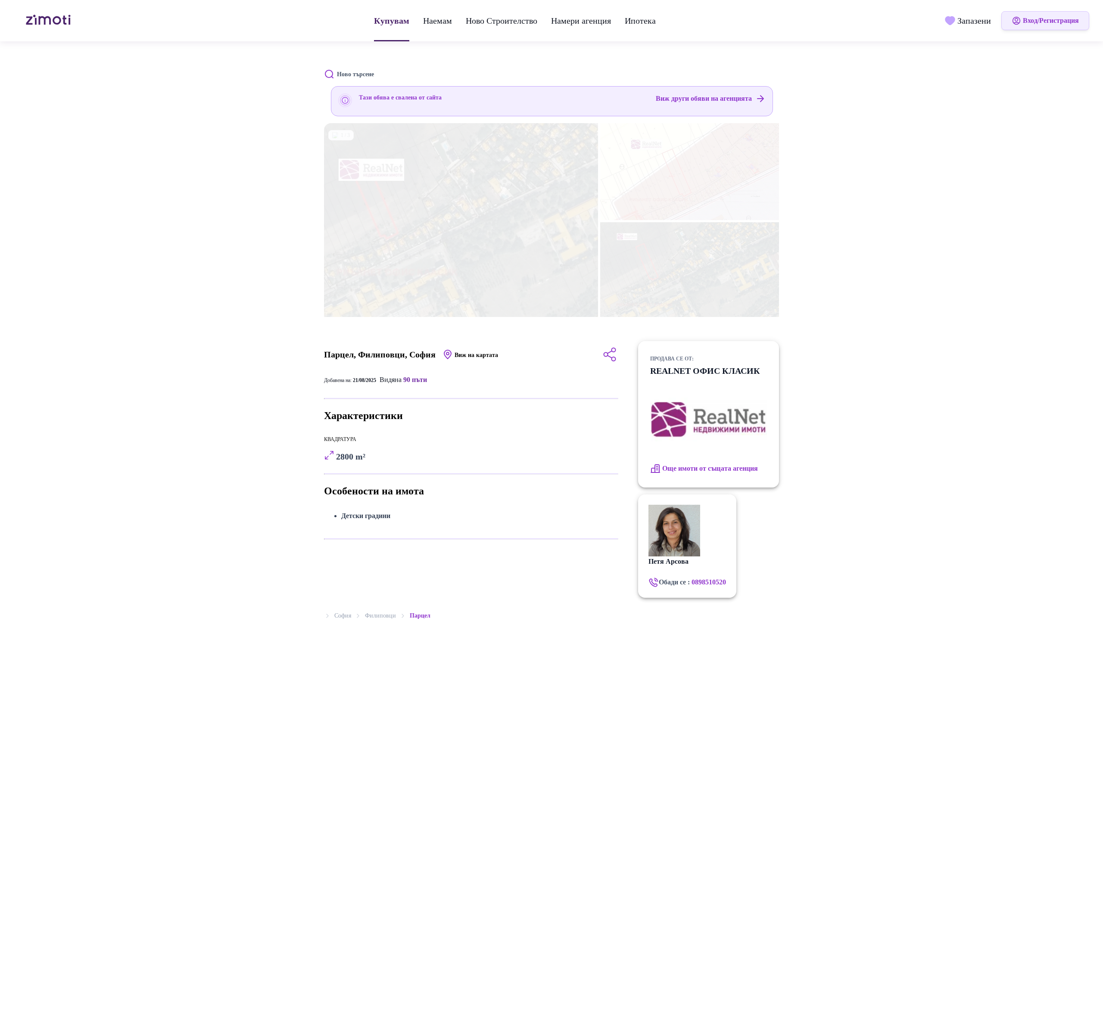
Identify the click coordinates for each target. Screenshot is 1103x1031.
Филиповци (380, 615)
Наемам (437, 20)
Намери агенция (581, 20)
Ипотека (640, 20)
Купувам (391, 20)
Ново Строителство (501, 20)
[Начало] (49, 20)
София (342, 615)
